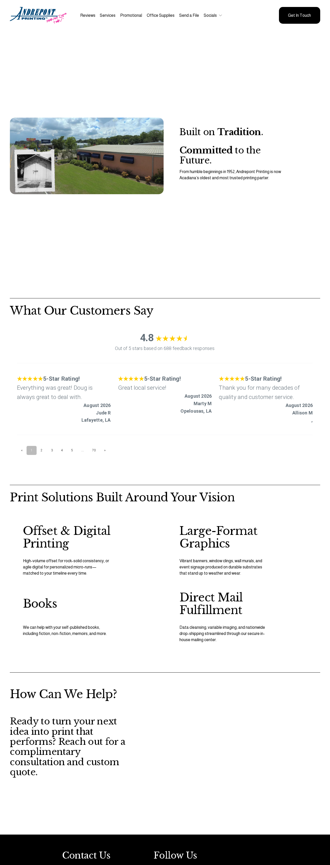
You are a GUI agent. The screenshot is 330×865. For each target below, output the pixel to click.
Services (108, 15)
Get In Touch (299, 15)
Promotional (131, 15)
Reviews (87, 15)
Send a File (189, 15)
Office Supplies (161, 15)
